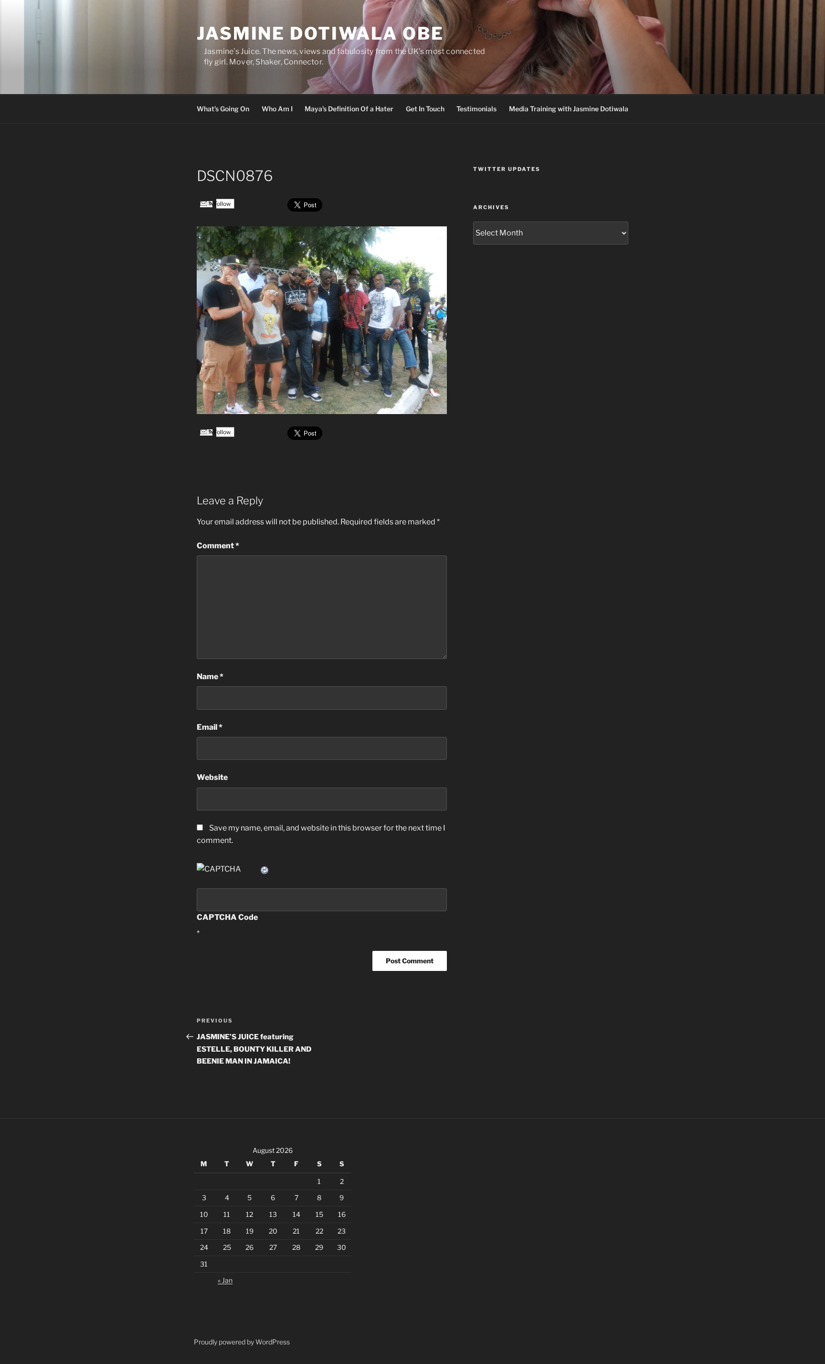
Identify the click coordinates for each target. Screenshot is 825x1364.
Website (212, 777)
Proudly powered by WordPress (242, 1342)
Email (209, 727)
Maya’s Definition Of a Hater (349, 109)
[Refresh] (265, 869)
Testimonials (476, 109)
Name (210, 676)
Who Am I (277, 109)
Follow (221, 203)
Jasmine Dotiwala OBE (320, 33)
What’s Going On (223, 109)
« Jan (225, 1280)
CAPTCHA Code (227, 917)
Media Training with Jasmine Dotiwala (568, 109)
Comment (218, 545)
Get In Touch (425, 109)
